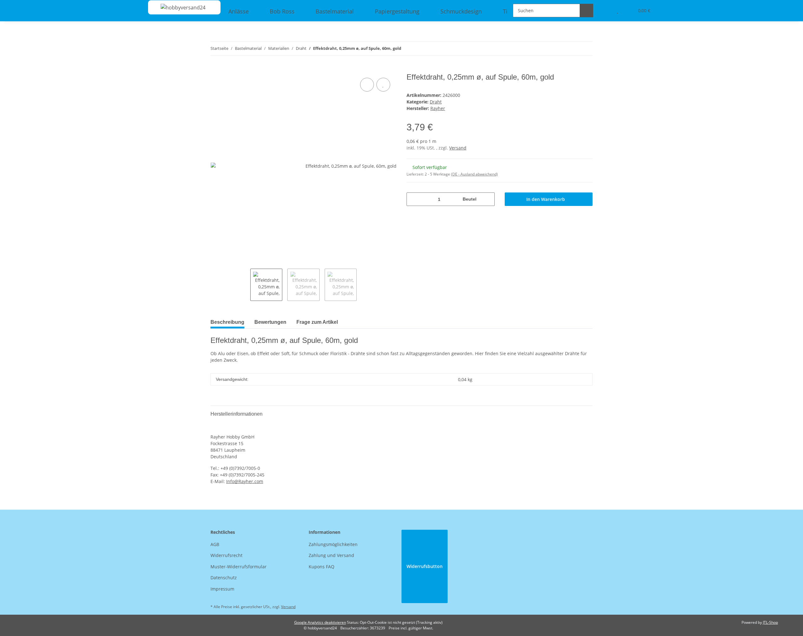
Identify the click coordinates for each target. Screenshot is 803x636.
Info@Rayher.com (244, 481)
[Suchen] (586, 10)
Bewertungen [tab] (270, 322)
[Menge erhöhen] (487, 199)
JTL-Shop (770, 622)
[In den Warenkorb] (215, 69)
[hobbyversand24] (176, 7)
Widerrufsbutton (425, 566)
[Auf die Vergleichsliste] (367, 85)
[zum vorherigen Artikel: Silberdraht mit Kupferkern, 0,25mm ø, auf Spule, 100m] (572, 48)
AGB (214, 544)
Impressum (222, 589)
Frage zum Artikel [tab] (317, 322)
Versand (457, 148)
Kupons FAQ (321, 567)
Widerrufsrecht (226, 555)
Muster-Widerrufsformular (238, 567)
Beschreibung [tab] (227, 322)
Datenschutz (223, 578)
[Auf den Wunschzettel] (383, 85)
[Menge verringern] (413, 199)
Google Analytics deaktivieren (320, 622)
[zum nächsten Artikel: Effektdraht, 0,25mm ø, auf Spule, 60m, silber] (586, 48)
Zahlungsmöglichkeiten (333, 544)
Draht (436, 102)
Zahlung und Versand (331, 555)
